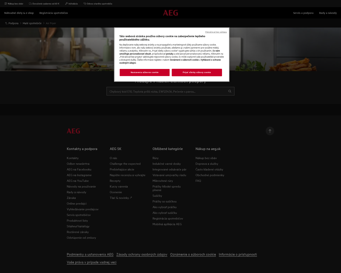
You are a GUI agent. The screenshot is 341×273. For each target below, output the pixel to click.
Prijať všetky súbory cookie (197, 72)
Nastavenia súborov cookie (145, 72)
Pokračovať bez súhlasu (216, 32)
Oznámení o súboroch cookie (184, 59)
